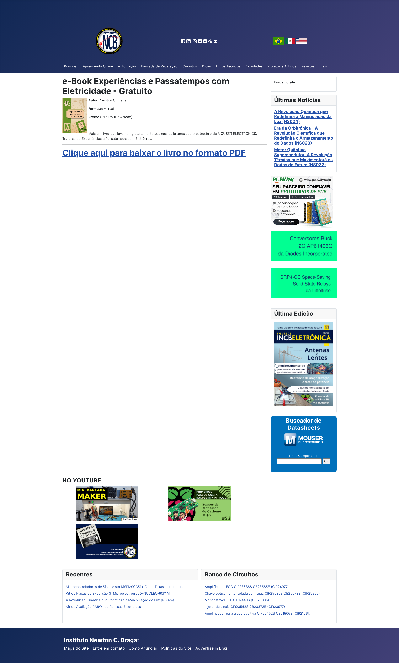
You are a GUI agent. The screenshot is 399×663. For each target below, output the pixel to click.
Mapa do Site (76, 648)
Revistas (307, 66)
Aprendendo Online (98, 66)
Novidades (254, 66)
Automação (127, 66)
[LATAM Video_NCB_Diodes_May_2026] (304, 246)
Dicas (206, 66)
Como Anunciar (143, 648)
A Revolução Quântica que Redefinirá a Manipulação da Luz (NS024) (303, 116)
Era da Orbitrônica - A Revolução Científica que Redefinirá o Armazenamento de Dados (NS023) (303, 136)
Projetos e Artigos (281, 66)
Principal (71, 66)
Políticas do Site (176, 648)
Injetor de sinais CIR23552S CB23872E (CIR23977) (245, 607)
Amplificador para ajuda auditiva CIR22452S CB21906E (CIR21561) (257, 613)
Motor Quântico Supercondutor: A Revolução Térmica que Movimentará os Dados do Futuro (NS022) (303, 157)
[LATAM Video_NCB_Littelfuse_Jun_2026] (304, 283)
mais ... (325, 66)
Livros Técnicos (228, 66)
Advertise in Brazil (212, 648)
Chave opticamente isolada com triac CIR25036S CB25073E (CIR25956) (262, 593)
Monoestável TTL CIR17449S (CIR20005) (237, 600)
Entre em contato (109, 648)
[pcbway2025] (302, 201)
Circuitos (190, 66)
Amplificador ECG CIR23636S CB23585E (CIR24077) (247, 587)
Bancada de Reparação (159, 66)
